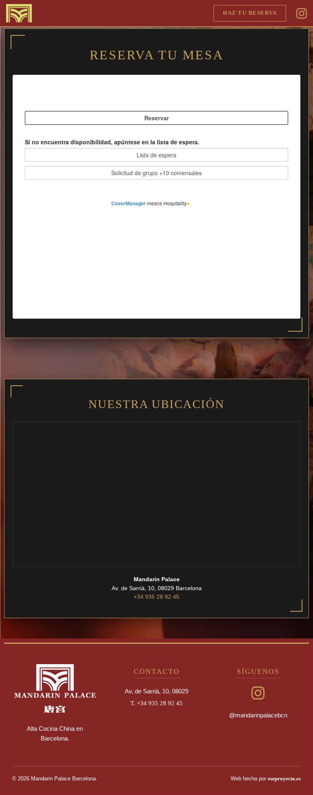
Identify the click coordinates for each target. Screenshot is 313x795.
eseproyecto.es (284, 779)
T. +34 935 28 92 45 (156, 702)
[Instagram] (301, 13)
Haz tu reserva (250, 13)
